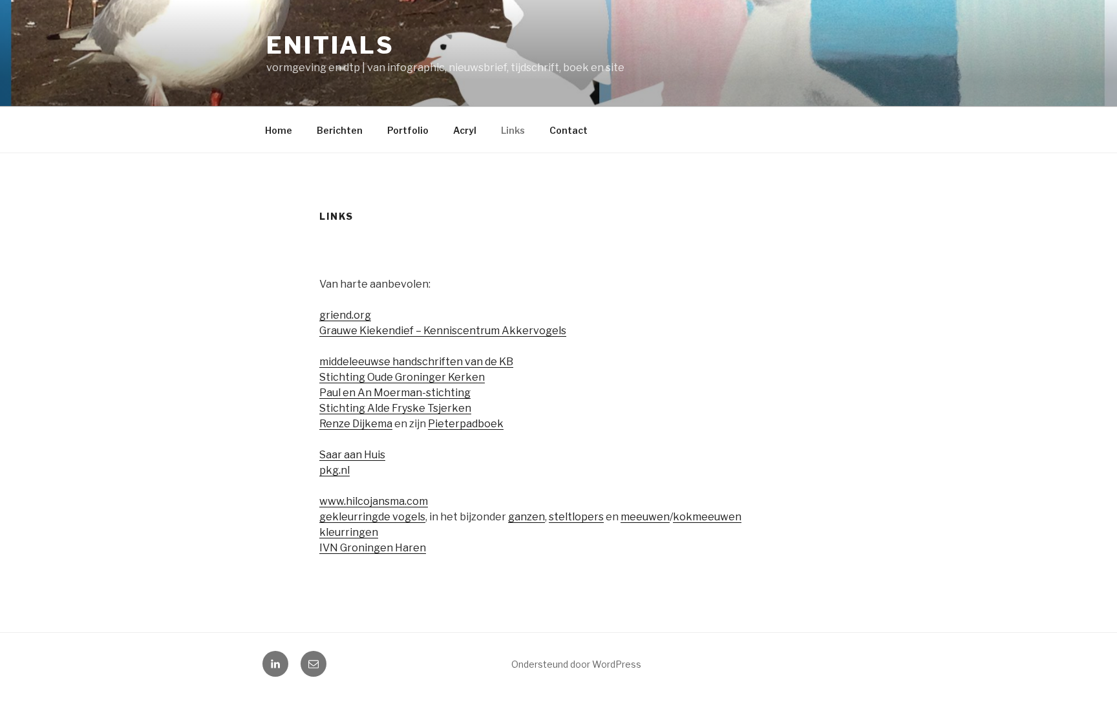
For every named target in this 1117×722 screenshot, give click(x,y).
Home (278, 130)
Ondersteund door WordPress (576, 664)
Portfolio (408, 130)
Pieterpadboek (466, 424)
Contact (568, 130)
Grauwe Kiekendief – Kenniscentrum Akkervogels (442, 330)
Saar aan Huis (352, 455)
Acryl (464, 130)
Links (513, 130)
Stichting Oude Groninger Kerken (402, 377)
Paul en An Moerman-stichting (395, 393)
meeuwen (645, 517)
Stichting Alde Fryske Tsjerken (395, 408)
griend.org (345, 315)
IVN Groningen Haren (372, 548)
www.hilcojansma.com (373, 501)
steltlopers (576, 517)
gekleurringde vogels (372, 517)
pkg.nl (334, 470)
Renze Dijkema (355, 424)
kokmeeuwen (707, 517)
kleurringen (348, 532)
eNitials (330, 45)
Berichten (340, 130)
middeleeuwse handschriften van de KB (416, 362)
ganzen (526, 517)
